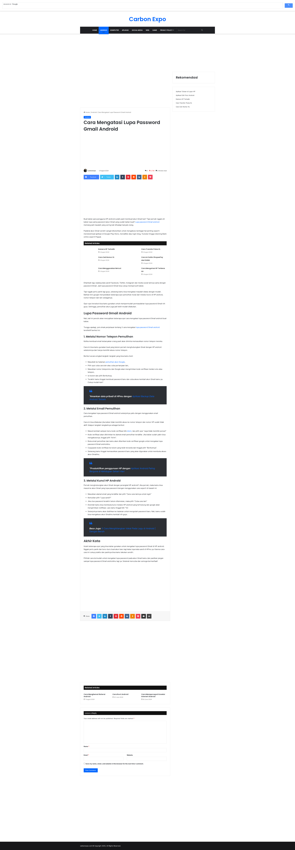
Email (86, 755)
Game (154, 30)
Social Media (137, 30)
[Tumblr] (122, 177)
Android (103, 30)
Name (86, 746)
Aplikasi (125, 30)
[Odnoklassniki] (144, 177)
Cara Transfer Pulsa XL (150, 249)
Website (130, 755)
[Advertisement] (147, 52)
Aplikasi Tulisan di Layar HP (185, 91)
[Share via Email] (143, 616)
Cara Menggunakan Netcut (109, 268)
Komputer (114, 30)
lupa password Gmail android (148, 327)
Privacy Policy (166, 30)
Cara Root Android (120, 694)
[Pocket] (150, 177)
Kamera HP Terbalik (106, 249)
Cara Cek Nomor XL (106, 257)
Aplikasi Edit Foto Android (185, 95)
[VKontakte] (139, 177)
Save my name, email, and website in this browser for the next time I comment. (115, 764)
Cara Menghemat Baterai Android (94, 695)
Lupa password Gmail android (147, 222)
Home (94, 30)
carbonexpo (92, 171)
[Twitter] (99, 616)
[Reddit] (133, 177)
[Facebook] (93, 616)
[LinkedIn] (117, 177)
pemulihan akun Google (115, 362)
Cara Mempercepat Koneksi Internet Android (153, 695)
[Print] (149, 616)
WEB (147, 30)
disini (129, 431)
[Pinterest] (128, 177)
